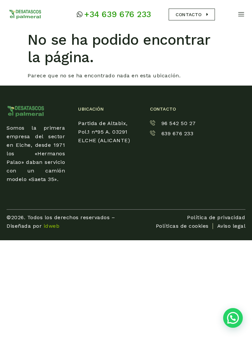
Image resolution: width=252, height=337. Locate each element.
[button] (233, 318)
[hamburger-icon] (241, 14)
